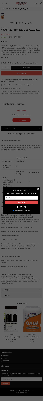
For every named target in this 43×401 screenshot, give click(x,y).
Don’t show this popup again (22, 210)
